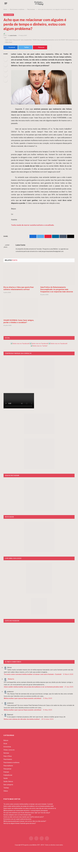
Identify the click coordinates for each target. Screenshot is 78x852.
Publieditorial (7, 775)
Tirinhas (6, 788)
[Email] (5, 80)
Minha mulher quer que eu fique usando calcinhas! (22, 698)
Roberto (11, 679)
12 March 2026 (68, 674)
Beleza (5, 740)
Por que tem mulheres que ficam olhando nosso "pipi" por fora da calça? (26, 812)
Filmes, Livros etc (9, 750)
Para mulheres (8, 765)
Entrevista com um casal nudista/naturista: (17, 819)
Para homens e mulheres (11, 762)
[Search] (73, 3)
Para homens (8, 14)
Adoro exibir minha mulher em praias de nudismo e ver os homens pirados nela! (33, 687)
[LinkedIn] (5, 70)
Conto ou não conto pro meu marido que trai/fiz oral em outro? (23, 817)
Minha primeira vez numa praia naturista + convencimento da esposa (25, 810)
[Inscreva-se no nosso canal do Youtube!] (39, 343)
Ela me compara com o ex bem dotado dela (17, 815)
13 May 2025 (47, 698)
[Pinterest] (5, 75)
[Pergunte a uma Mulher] (39, 3)
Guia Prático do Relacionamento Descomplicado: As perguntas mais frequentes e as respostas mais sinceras (56, 289)
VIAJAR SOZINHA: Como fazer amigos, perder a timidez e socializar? (18, 321)
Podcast (6, 772)
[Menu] (5, 3)
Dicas (5, 743)
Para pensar (7, 769)
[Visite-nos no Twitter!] (39, 346)
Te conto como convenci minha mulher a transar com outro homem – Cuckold (32, 674)
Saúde (5, 778)
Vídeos (5, 791)
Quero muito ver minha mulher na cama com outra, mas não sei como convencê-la (29, 808)
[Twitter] (5, 64)
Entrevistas (7, 747)
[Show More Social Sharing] (50, 47)
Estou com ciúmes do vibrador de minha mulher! (22, 719)
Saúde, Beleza (8, 781)
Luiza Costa (13, 35)
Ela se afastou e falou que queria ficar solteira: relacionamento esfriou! (18, 288)
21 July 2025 (69, 687)
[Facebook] (5, 59)
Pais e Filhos (7, 756)
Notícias (6, 753)
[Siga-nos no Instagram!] (20, 343)
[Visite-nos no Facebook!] (58, 343)
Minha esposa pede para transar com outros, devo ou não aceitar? (24, 821)
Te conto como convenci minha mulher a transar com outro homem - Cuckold (28, 804)
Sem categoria (8, 784)
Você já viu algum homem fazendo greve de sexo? (19, 823)
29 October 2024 (47, 719)
